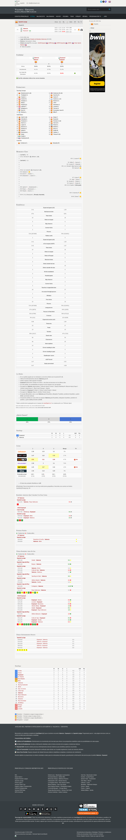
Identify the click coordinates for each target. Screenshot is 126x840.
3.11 (43, 459)
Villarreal (20, 683)
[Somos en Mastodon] (106, 2)
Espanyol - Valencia (42, 639)
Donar (78, 836)
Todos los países (26, 46)
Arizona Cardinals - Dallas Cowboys (57, 792)
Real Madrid (21, 678)
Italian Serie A (18, 777)
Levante (20, 708)
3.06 (54, 459)
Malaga (20, 704)
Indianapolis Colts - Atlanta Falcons (57, 780)
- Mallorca (29, 517)
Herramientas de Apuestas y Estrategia (87, 832)
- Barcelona (37, 604)
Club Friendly (20, 510)
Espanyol (61, 59)
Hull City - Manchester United (89, 775)
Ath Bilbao (21, 703)
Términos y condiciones (104, 832)
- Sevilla (36, 582)
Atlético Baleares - (39, 614)
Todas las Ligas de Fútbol (97, 836)
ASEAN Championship (21, 788)
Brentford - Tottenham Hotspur (89, 784)
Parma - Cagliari (85, 788)
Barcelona (21, 696)
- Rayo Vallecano (31, 502)
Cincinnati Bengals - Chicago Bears (57, 788)
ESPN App (51, 43)
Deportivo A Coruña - (41, 539)
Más (105, 16)
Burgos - (36, 564)
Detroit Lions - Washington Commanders (59, 775)
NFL (16, 775)
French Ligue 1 (19, 782)
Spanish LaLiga (23, 22)
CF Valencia (21, 498)
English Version (85, 836)
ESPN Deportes (61, 43)
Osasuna (20, 698)
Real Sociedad (22, 700)
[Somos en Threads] (103, 2)
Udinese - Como (85, 782)
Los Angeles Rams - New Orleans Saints (59, 782)
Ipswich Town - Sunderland (88, 778)
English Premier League (21, 778)
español (22, 3)
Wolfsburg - (29, 512)
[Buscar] (109, 9)
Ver (77, 459)
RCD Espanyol (22, 507)
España (96, 24)
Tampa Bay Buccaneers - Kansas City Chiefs (60, 790)
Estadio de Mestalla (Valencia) (38, 39)
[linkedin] (29, 809)
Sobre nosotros (93, 834)
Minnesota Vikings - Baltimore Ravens (58, 778)
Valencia (35, 59)
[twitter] (25, 809)
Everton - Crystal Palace (87, 777)
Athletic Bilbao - (38, 606)
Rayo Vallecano (22, 694)
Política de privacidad (82, 834)
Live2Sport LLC (47, 403)
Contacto (100, 834)
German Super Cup (20, 784)
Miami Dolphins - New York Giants (57, 784)
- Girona (36, 600)
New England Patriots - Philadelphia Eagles (59, 786)
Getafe (20, 706)
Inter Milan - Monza (86, 780)
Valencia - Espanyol (42, 641)
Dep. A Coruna (22, 688)
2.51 (33, 459)
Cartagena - (37, 586)
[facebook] (21, 809)
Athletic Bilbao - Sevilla (87, 790)
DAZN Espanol (42, 43)
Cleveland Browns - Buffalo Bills (56, 777)
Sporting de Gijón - (39, 576)
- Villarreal (37, 622)
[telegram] (47, 809)
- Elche (36, 568)
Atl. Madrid (21, 676)
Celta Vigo (21, 690)
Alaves (20, 673)
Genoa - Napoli (85, 786)
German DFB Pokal (20, 790)
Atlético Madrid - (38, 580)
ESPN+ (70, 43)
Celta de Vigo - (38, 570)
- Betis (28, 515)
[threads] (51, 809)
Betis (19, 680)
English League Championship (23, 786)
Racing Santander (23, 685)
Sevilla (20, 670)
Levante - (37, 602)
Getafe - (36, 560)
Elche (19, 686)
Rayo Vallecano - (39, 590)
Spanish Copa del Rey (23, 562)
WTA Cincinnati (19, 792)
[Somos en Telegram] (101, 2)
